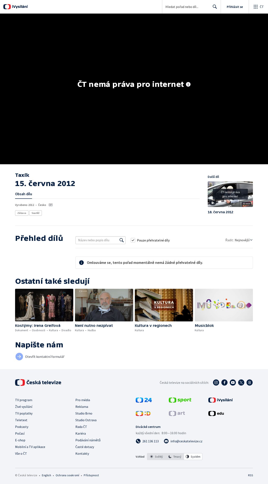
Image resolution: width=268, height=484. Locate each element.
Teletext (21, 420)
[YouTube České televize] (232, 382)
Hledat (215, 7)
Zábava (21, 212)
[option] (156, 456)
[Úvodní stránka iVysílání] (19, 6)
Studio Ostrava (86, 420)
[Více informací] (188, 85)
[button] (230, 195)
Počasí (19, 433)
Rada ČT (81, 427)
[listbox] (174, 456)
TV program (23, 400)
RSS (250, 475)
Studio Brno (83, 413)
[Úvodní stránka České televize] (38, 382)
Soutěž (35, 212)
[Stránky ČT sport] (180, 401)
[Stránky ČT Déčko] (143, 415)
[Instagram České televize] (216, 382)
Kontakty (82, 453)
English (46, 475)
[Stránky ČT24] (144, 401)
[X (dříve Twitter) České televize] (241, 382)
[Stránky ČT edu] (216, 415)
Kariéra (80, 433)
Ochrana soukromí (67, 475)
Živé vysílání (23, 406)
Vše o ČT (21, 453)
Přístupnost (91, 475)
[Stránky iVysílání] (220, 401)
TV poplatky (23, 413)
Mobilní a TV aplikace (30, 447)
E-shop (20, 440)
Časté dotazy (84, 447)
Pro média (82, 400)
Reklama (81, 406)
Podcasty (21, 427)
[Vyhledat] (122, 240)
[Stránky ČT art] (177, 415)
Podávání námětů (87, 440)
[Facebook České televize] (224, 382)
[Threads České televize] (249, 382)
